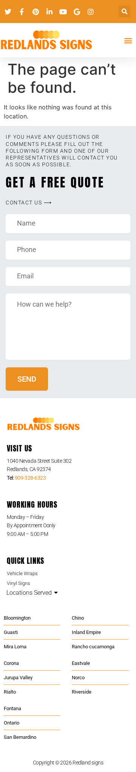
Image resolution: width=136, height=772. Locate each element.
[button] (124, 11)
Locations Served (29, 592)
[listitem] (68, 465)
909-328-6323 (30, 478)
